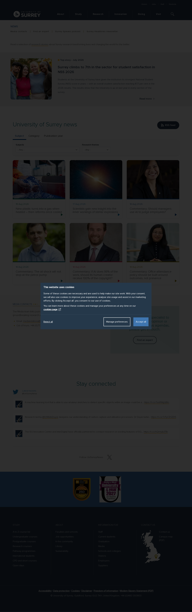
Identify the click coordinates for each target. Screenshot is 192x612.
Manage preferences (117, 321)
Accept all (141, 321)
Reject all (48, 321)
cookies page (50, 309)
